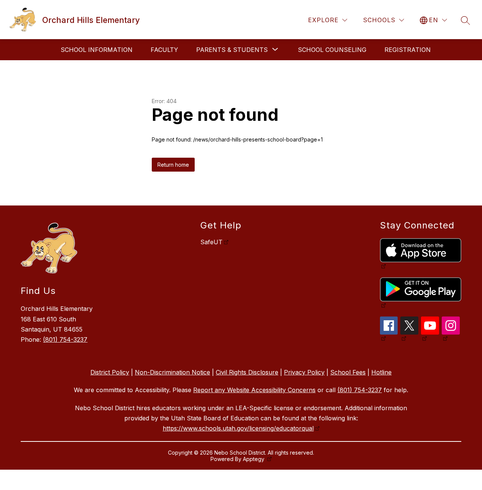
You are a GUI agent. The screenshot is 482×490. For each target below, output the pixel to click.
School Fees (348, 372)
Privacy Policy (304, 372)
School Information (97, 49)
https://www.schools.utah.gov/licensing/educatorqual (238, 428)
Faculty (164, 49)
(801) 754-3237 (65, 339)
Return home (173, 164)
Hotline (381, 372)
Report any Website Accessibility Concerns (254, 390)
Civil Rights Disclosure (247, 372)
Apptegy (254, 459)
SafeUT (211, 242)
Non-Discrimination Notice (172, 372)
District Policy (109, 372)
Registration (407, 49)
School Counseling (332, 49)
